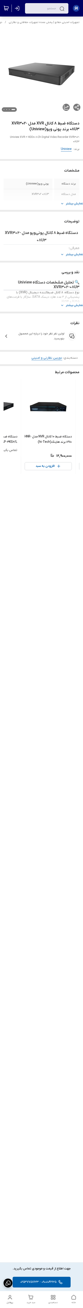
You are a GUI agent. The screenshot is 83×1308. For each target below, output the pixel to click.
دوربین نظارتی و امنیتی (46, 358)
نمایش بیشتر (74, 203)
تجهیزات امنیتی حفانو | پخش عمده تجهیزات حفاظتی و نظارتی (44, 22)
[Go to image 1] (13, 109)
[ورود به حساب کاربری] (17, 8)
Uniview (66, 149)
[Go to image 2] (9, 109)
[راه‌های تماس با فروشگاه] (8, 1283)
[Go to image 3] (6, 109)
